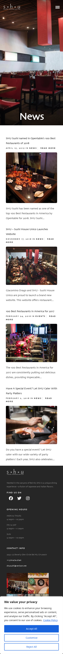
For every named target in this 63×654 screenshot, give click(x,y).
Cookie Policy (50, 620)
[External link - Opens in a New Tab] (10, 498)
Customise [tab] (31, 637)
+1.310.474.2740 (14, 560)
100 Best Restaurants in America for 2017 (30, 311)
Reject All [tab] (31, 646)
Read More (48, 148)
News (33, 148)
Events (40, 316)
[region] (31, 625)
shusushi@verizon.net (17, 565)
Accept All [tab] (31, 628)
